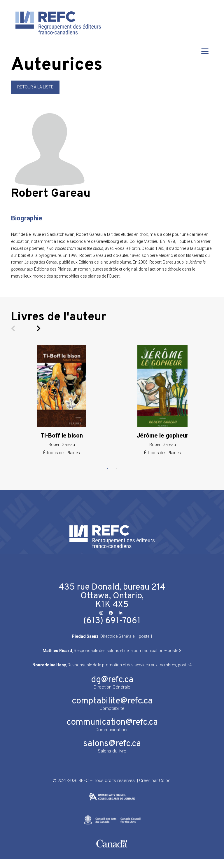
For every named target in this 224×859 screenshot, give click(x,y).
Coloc (165, 780)
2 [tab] (116, 468)
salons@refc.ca (112, 743)
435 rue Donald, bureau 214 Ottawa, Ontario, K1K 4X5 (112, 596)
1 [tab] (108, 468)
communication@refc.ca (112, 722)
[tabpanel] (61, 400)
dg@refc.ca (112, 680)
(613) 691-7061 (112, 621)
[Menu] (205, 51)
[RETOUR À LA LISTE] (35, 92)
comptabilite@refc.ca (112, 701)
